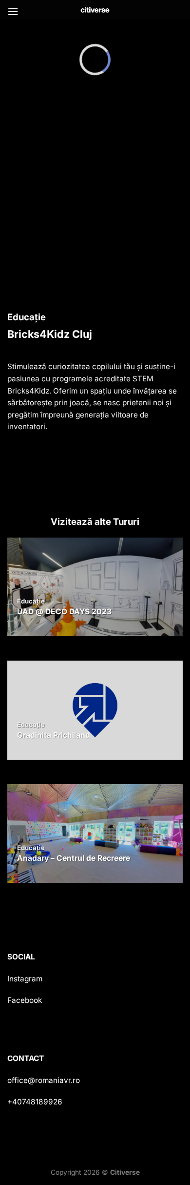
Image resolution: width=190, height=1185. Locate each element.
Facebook (24, 1000)
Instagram (24, 978)
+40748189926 (34, 1101)
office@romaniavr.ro (43, 1080)
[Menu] (13, 11)
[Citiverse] (95, 10)
